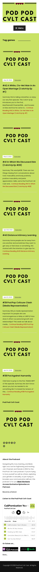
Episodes (18, 80)
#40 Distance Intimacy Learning (19, 235)
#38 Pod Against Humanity (17, 375)
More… (5, 554)
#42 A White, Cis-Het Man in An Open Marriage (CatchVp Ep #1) (19, 88)
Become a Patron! (10, 492)
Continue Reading (18, 110)
